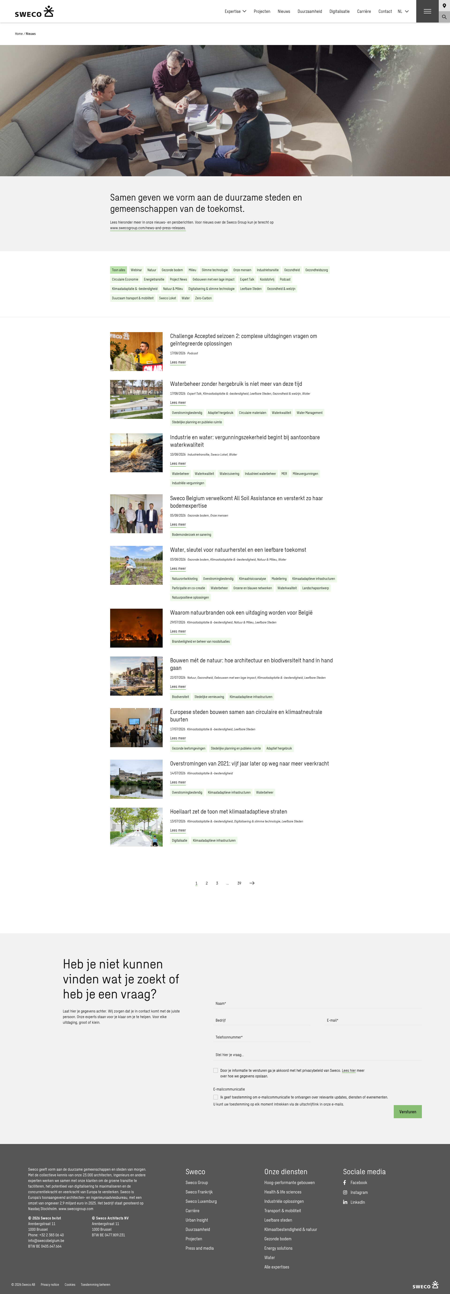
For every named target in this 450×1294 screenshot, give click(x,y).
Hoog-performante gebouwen (289, 1182)
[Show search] (444, 17)
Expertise (233, 11)
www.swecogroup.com (76, 1208)
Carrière (364, 11)
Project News (178, 279)
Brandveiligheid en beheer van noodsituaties (201, 641)
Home (19, 34)
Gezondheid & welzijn (281, 289)
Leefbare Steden (251, 289)
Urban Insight (197, 1220)
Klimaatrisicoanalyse (252, 579)
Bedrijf (221, 1020)
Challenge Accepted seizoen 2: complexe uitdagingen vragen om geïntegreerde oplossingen (243, 339)
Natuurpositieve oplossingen (190, 597)
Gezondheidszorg (316, 270)
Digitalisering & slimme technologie (211, 289)
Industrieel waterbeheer (260, 474)
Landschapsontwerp (315, 588)
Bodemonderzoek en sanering (191, 534)
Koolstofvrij (267, 279)
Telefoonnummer (229, 1037)
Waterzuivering (229, 474)
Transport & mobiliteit (282, 1210)
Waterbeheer (180, 474)
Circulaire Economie (125, 279)
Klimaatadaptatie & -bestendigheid (135, 289)
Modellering (279, 579)
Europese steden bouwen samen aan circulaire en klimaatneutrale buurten (246, 715)
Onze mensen (242, 270)
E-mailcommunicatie (229, 1089)
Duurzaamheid (310, 11)
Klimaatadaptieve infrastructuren (313, 579)
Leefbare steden (278, 1220)
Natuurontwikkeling (185, 579)
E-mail (332, 1020)
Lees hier (349, 1070)
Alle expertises (276, 1266)
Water (186, 298)
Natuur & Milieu (173, 289)
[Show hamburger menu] (427, 11)
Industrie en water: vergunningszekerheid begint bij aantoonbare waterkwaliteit (245, 441)
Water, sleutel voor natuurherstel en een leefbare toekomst (238, 549)
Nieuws (284, 11)
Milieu (192, 270)
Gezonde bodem (172, 270)
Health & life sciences (282, 1191)
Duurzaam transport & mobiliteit (133, 298)
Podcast (285, 279)
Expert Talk (247, 279)
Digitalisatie (340, 11)
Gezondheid (292, 270)
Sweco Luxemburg (201, 1201)
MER (284, 474)
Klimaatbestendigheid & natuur (290, 1229)
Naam (221, 1003)
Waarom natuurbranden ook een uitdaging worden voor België (241, 612)
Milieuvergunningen (305, 474)
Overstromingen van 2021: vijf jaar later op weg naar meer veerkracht (249, 763)
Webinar (136, 270)
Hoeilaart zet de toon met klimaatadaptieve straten (228, 811)
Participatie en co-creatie (188, 588)
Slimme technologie (215, 270)
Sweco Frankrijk (199, 1191)
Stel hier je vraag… (230, 1054)
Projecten (262, 11)
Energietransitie (154, 279)
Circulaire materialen (252, 413)
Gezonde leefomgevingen (188, 748)
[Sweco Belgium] (34, 11)
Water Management (309, 413)
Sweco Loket (167, 298)
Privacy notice (50, 1284)
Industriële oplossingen (284, 1201)
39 (239, 883)
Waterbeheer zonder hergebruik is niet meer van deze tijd (236, 383)
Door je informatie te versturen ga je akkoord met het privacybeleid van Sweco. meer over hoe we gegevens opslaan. (292, 1073)
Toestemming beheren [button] (95, 1284)
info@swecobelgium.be (46, 1240)
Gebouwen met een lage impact (213, 279)
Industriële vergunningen (188, 483)
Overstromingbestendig (187, 413)
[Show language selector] (444, 5)
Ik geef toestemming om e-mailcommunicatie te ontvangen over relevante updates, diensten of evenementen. (304, 1097)
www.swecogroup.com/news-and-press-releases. (148, 227)
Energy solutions (278, 1248)
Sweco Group (197, 1182)
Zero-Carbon (203, 298)
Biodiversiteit (180, 697)
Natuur (151, 270)
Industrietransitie (268, 270)
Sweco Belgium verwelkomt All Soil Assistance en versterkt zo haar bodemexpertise (246, 502)
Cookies (70, 1284)
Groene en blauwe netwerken (252, 588)
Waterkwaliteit (281, 413)
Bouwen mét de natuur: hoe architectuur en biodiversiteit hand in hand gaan (251, 664)
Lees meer (178, 362)
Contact (385, 11)
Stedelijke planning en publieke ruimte (197, 422)
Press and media (200, 1248)
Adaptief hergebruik (220, 413)
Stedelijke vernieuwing (209, 697)
